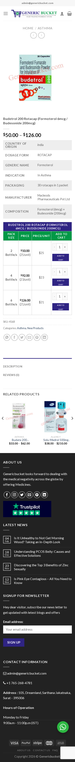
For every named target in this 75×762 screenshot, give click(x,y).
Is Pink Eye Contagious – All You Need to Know (43, 581)
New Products (35, 328)
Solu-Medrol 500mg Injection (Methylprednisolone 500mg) (56, 440)
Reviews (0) (11, 375)
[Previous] (3, 427)
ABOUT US (23, 750)
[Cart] (69, 13)
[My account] (62, 13)
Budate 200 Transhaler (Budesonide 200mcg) (19, 440)
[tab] (37, 360)
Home (28, 28)
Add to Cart (60, 258)
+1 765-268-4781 (19, 683)
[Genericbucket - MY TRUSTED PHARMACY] (34, 13)
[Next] (72, 427)
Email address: (13, 622)
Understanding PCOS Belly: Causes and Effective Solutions (42, 553)
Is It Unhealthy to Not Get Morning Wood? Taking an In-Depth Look (39, 540)
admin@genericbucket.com (26, 673)
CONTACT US (41, 750)
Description (12, 366)
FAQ (55, 750)
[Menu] (5, 13)
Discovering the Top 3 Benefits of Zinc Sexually (41, 567)
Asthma (45, 28)
